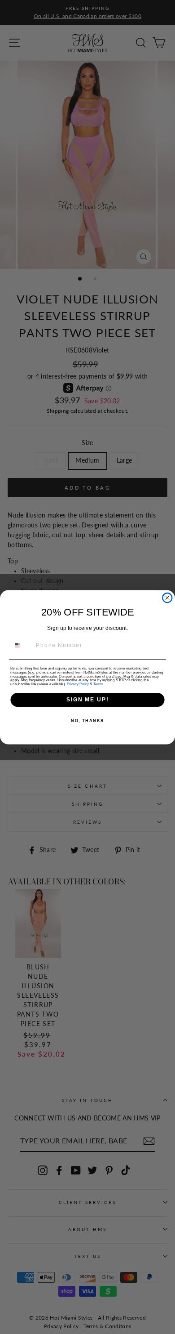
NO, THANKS (87, 720)
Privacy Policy (78, 684)
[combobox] (21, 645)
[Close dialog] (167, 597)
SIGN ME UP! (87, 699)
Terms (98, 684)
